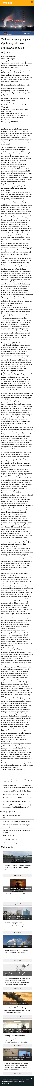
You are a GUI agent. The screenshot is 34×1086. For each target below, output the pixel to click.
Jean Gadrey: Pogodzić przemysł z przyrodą (16, 821)
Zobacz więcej (5, 1083)
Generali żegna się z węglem (18, 1003)
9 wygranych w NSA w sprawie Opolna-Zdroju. (17, 791)
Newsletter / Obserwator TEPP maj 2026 (15, 794)
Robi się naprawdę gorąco (12, 843)
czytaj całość (17, 875)
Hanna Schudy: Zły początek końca (18, 946)
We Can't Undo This (11, 839)
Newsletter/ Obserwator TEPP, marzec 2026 (16, 801)
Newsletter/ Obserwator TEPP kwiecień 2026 (17, 798)
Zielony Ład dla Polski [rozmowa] (13, 836)
